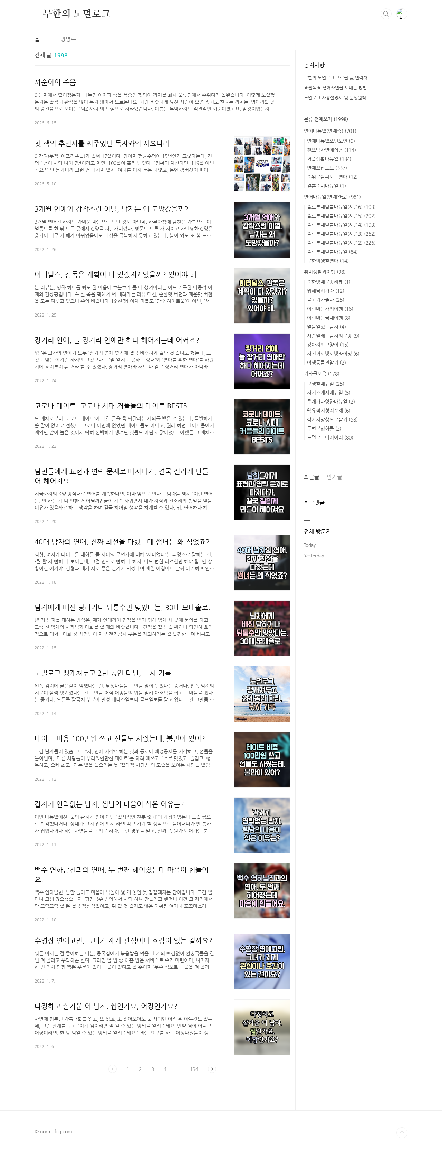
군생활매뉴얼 (325, 383)
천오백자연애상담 (331, 150)
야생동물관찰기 (326, 362)
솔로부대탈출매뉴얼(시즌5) (341, 216)
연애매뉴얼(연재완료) (332, 197)
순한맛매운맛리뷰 (328, 281)
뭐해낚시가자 (325, 290)
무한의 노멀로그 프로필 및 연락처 (335, 77)
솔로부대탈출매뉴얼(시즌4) (341, 225)
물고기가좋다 (325, 299)
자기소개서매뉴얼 (328, 392)
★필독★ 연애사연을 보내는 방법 (335, 87)
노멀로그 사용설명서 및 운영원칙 (335, 97)
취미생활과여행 (325, 271)
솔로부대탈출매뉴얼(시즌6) (341, 207)
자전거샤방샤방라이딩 (333, 353)
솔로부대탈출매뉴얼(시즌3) (341, 233)
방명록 (68, 39)
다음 (212, 1069)
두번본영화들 (324, 428)
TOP (401, 1132)
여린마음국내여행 (328, 317)
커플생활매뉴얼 (329, 159)
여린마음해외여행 (330, 308)
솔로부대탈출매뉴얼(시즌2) (341, 242)
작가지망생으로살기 (332, 419)
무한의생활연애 (328, 260)
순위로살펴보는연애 (332, 177)
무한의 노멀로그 (76, 13)
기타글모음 (321, 373)
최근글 (311, 477)
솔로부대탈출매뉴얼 (332, 251)
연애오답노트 (327, 168)
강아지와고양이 (328, 344)
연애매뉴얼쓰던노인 (331, 141)
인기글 (334, 477)
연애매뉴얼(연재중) (330, 131)
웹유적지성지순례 (328, 410)
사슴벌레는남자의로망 (333, 335)
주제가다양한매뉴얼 (331, 401)
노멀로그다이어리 (330, 437)
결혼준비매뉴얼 (326, 186)
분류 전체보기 (326, 119)
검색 (386, 14)
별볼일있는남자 (326, 326)
